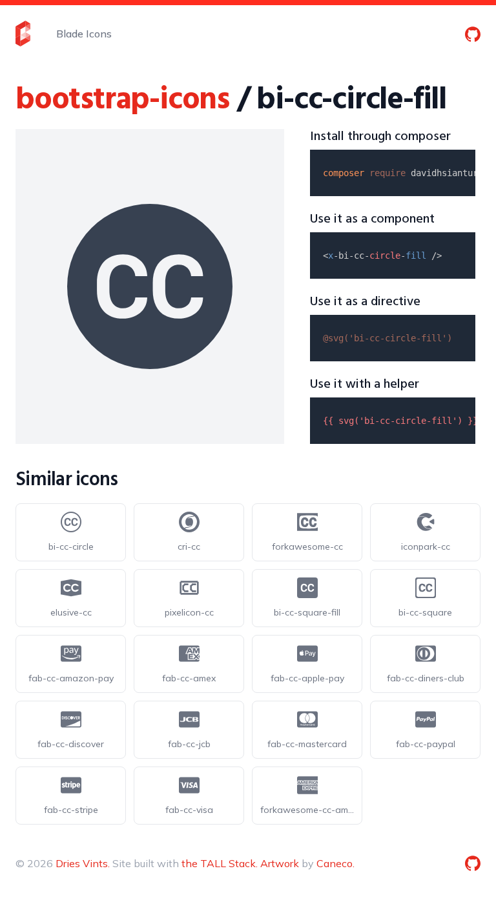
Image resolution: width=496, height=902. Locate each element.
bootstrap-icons (122, 100)
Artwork (279, 863)
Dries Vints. (83, 863)
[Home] (23, 33)
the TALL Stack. (219, 863)
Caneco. (335, 863)
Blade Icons (84, 33)
